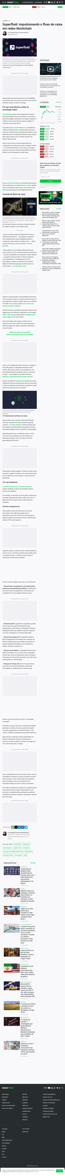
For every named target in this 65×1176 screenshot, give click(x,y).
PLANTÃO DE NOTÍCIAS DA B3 (50, 1114)
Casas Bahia (38, 2)
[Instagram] (46, 2)
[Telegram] (57, 2)
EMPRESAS (25, 1100)
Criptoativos (26, 844)
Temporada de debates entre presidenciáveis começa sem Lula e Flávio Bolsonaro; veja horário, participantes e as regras (28, 876)
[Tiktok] (59, 2)
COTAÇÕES (4, 1129)
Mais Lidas (23, 1002)
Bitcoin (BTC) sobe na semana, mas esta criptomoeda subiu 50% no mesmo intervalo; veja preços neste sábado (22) (51, 215)
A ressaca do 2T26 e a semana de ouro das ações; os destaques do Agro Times (28, 1008)
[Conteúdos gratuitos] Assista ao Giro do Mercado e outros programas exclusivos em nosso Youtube (50, 78)
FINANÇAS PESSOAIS (27, 1108)
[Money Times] (13, 2)
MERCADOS (25, 1097)
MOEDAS (4, 1145)
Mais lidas (44, 209)
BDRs (3, 1137)
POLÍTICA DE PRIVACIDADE (8, 1105)
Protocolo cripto (8, 855)
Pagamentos (28, 851)
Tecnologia (18, 855)
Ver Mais (33, 863)
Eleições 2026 (24, 867)
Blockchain (17, 844)
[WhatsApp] (54, 2)
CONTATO (4, 1100)
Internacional (25, 964)
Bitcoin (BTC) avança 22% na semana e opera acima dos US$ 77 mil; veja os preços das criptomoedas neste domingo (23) (51, 242)
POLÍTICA (24, 1114)
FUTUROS (4, 1148)
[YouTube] (49, 2)
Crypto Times (17, 848)
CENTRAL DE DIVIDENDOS (49, 1102)
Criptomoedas (7, 848)
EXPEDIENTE (5, 1097)
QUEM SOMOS (5, 1094)
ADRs (3, 1151)
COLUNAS (45, 1105)
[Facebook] (44, 2)
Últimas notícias (27, 2)
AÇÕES (3, 1131)
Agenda (23, 888)
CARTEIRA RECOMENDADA (49, 1094)
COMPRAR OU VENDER (48, 1108)
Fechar (59, 1171)
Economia (26, 848)
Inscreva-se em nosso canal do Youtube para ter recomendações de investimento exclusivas (50, 85)
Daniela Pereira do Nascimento (19, 32)
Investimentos (25, 1017)
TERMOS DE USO (6, 1102)
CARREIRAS (25, 1116)
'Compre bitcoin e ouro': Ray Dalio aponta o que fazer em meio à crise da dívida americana (50, 233)
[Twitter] (62, 2)
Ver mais (58, 208)
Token (25, 855)
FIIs (3, 1134)
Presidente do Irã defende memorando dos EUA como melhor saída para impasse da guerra (28, 971)
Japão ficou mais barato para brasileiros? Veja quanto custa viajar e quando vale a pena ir (27, 914)
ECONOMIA (25, 1102)
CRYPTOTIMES (25, 1129)
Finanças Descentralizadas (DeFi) (13, 851)
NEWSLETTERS (46, 1116)
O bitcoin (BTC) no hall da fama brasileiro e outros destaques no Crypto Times (51, 268)
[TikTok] (59, 1088)
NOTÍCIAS (24, 1094)
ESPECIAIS (24, 1119)
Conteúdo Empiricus (26, 924)
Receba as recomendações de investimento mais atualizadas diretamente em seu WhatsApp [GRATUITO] (48, 94)
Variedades (24, 906)
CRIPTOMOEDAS (6, 1143)
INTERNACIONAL (26, 1111)
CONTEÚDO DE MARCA (48, 1111)
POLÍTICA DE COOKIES (7, 1108)
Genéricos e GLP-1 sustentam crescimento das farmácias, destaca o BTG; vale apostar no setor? (28, 1049)
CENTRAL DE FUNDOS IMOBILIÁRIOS (51, 1100)
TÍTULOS (4, 1157)
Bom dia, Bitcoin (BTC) (26, 982)
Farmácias (23, 1041)
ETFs (3, 1154)
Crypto (7, 20)
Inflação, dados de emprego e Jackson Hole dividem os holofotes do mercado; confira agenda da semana (28, 896)
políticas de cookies (33, 1171)
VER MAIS (58, 102)
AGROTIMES (25, 1131)
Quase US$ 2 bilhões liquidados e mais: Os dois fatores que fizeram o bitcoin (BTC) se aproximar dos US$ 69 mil (51, 251)
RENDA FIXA (25, 1105)
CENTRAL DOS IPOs (47, 1097)
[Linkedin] (52, 2)
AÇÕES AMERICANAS (7, 1140)
